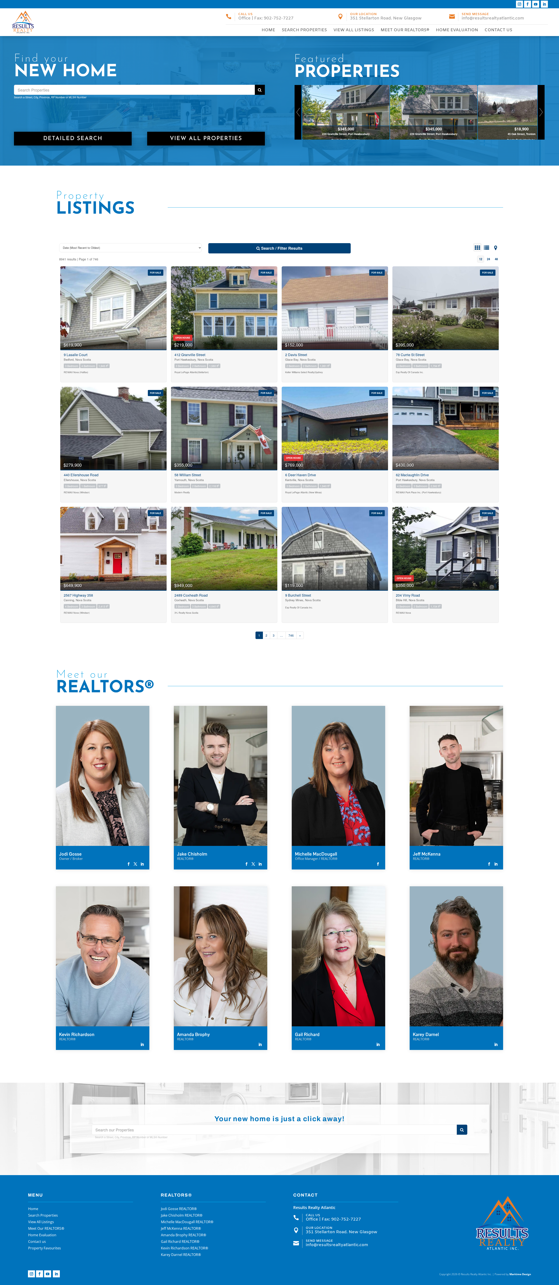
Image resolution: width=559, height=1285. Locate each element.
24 (488, 259)
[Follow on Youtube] (535, 4)
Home (268, 30)
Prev (298, 112)
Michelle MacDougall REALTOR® (187, 1222)
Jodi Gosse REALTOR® (179, 1209)
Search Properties (304, 30)
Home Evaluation (457, 30)
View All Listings (353, 30)
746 (291, 635)
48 (496, 259)
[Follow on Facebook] (527, 4)
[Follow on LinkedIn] (544, 4)
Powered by (513, 1274)
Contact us (498, 30)
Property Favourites (44, 1248)
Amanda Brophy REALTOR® (183, 1235)
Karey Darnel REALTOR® (181, 1255)
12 (480, 259)
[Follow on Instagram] (519, 4)
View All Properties (206, 138)
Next (541, 112)
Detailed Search (72, 138)
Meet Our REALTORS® (405, 30)
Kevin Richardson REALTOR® (184, 1248)
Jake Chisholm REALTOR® (181, 1216)
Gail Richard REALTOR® (180, 1242)
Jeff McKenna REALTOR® (181, 1229)
